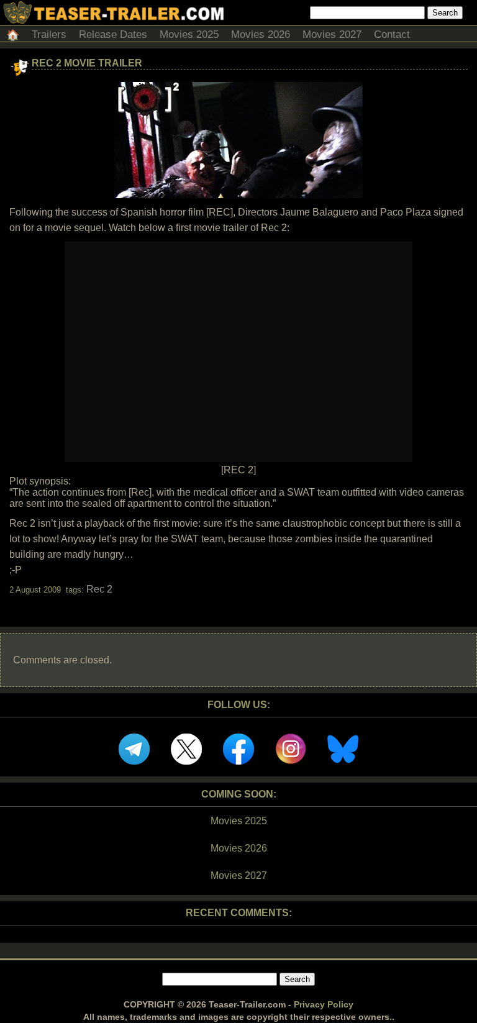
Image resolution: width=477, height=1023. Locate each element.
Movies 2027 (331, 34)
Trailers (49, 34)
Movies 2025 (189, 34)
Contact (392, 34)
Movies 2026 (260, 34)
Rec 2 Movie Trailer (87, 63)
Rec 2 (99, 589)
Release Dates (113, 34)
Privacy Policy (323, 1004)
